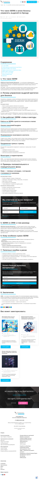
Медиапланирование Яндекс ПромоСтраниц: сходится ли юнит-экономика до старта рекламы (28, 317)
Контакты (3, 469)
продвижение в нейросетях (12, 335)
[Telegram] (5, 307)
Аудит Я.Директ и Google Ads (6, 436)
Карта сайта (19, 429)
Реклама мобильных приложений (27, 435)
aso (3, 370)
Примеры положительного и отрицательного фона (11, 70)
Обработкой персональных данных (25, 215)
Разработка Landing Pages (25, 446)
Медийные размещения (25, 436)
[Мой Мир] (11, 307)
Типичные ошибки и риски (7, 74)
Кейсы (2, 466)
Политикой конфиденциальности (7, 286)
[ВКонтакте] (1, 307)
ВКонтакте (3, 440)
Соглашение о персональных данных (19, 428)
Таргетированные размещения (7, 438)
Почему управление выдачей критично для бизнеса (12, 67)
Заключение (4, 75)
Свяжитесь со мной (28, 211)
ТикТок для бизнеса (4, 443)
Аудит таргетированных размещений (8, 444)
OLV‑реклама (22, 456)
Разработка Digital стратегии (25, 438)
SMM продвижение (24, 441)
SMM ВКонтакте (23, 442)
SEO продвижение (4, 446)
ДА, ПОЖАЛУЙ (23, 403)
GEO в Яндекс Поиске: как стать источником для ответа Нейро (8, 317)
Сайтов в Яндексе (4, 449)
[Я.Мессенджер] (2, 307)
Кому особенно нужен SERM (7, 72)
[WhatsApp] (9, 307)
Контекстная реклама (5, 435)
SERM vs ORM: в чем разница (7, 71)
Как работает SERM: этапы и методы (9, 68)
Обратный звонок (32, 1)
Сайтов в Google (4, 448)
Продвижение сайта (6, 336)
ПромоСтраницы (30, 336)
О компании (3, 463)
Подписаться (19, 283)
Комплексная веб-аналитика (25, 439)
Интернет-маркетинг (5, 18)
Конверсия (10, 18)
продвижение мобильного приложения (9, 372)
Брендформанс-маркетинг (25, 454)
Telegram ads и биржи (5, 441)
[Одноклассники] (4, 307)
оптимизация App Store (14, 370)
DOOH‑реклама (23, 457)
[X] (7, 307)
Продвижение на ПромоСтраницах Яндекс (28, 453)
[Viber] (8, 307)
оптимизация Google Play (7, 371)
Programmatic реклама (24, 447)
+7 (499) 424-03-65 (19, 420)
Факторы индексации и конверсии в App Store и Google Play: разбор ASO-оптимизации (9, 352)
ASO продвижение (7, 370)
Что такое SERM (5, 65)
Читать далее (6, 346)
